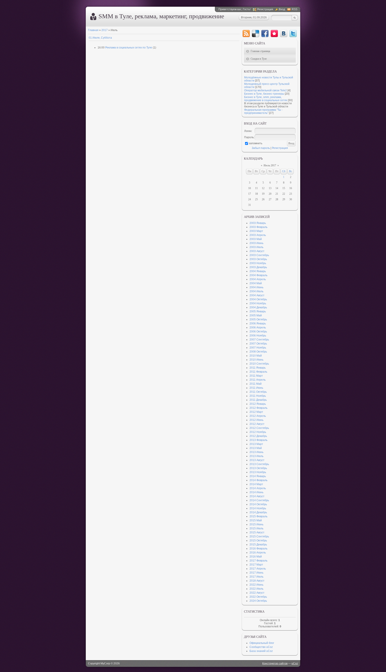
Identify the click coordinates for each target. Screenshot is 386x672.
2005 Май (256, 315)
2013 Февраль (258, 440)
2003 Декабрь (258, 267)
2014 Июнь (256, 492)
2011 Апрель (258, 379)
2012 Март (256, 411)
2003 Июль (256, 247)
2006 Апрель (258, 327)
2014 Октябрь (258, 504)
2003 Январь (258, 223)
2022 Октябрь (258, 596)
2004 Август (257, 295)
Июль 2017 (270, 165)
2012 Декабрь (258, 436)
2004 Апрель (258, 279)
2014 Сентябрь (259, 500)
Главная (93, 30)
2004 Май (256, 283)
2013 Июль (256, 456)
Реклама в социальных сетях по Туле (128, 47)
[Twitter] (293, 33)
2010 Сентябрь (259, 363)
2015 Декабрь (258, 544)
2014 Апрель (258, 488)
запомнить (255, 143)
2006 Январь (258, 323)
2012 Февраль (258, 407)
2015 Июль (256, 528)
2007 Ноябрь (258, 347)
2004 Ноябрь (258, 303)
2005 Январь (258, 311)
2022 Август (257, 592)
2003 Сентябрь (259, 255)
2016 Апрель (258, 552)
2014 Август (257, 496)
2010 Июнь (256, 359)
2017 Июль (256, 576)
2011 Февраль (258, 371)
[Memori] (274, 33)
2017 (104, 30)
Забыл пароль (261, 148)
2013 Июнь (256, 452)
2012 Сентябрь (259, 428)
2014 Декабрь (258, 512)
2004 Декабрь (258, 307)
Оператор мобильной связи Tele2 (265, 90)
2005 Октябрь (258, 319)
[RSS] (246, 33)
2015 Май (256, 520)
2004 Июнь (256, 287)
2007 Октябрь (258, 343)
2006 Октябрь (258, 331)
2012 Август (257, 424)
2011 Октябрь (258, 391)
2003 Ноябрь (258, 263)
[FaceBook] (265, 33)
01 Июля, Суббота (100, 37)
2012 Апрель (258, 415)
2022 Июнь (256, 584)
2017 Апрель (258, 568)
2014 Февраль (258, 480)
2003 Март (256, 231)
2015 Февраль (258, 516)
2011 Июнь (256, 387)
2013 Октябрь (258, 468)
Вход (282, 9)
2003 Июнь (256, 243)
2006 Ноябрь (258, 335)
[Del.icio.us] (255, 33)
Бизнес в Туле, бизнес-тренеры (264, 93)
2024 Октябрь (258, 600)
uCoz (295, 663)
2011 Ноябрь (258, 395)
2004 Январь (258, 271)
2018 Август (257, 580)
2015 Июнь (256, 524)
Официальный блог (262, 643)
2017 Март (256, 564)
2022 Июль (256, 588)
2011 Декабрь (258, 399)
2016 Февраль (258, 548)
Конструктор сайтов (274, 663)
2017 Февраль (258, 560)
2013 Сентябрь (259, 464)
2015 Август (257, 532)
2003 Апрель (258, 235)
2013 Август (257, 460)
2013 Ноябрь (258, 472)
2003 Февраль (258, 227)
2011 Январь (258, 367)
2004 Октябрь (258, 299)
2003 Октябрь (258, 259)
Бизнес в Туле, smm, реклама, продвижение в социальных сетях (265, 99)
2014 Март (256, 484)
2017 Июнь (256, 572)
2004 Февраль (258, 275)
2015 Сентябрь (259, 536)
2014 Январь (258, 476)
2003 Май (256, 239)
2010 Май (256, 355)
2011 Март (256, 375)
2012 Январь (258, 403)
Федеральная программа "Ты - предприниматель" (263, 111)
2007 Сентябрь (259, 339)
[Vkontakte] (283, 33)
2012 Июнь (256, 420)
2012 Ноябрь (258, 432)
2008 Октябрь (258, 351)
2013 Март (256, 444)
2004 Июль (256, 291)
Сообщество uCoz (261, 647)
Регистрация (265, 9)
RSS (294, 9)
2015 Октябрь (258, 540)
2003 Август (257, 251)
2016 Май (256, 556)
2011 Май (256, 383)
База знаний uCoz (261, 651)
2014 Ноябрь (258, 508)
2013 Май (256, 448)
